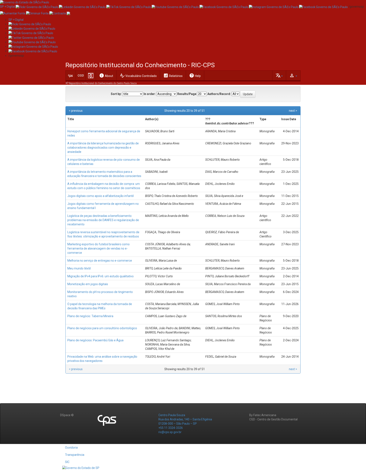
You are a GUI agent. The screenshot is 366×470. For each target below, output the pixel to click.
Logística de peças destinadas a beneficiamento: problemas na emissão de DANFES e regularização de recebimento (103, 220)
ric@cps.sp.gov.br (170, 432)
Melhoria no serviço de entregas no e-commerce (99, 260)
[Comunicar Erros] (68, 13)
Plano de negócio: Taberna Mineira (90, 316)
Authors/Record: (219, 94)
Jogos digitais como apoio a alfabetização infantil (100, 196)
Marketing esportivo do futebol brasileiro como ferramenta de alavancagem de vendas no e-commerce (98, 248)
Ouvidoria (71, 447)
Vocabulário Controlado (138, 75)
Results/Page (186, 94)
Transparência (74, 454)
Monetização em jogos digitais (87, 284)
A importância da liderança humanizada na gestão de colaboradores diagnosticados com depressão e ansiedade (103, 147)
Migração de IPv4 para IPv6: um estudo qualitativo (100, 276)
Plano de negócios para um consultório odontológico (102, 328)
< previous (76, 110)
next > (293, 110)
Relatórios (173, 75)
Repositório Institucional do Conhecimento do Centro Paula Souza (103, 83)
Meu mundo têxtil (79, 268)
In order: (150, 94)
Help (195, 75)
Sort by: (116, 94)
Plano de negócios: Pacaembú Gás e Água (95, 340)
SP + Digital (7, 6)
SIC (67, 462)
